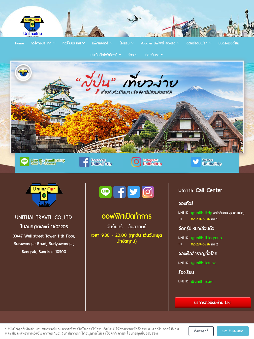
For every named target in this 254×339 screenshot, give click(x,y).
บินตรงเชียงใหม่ (229, 43)
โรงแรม (124, 43)
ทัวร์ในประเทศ (72, 43)
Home (19, 43)
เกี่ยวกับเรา (152, 55)
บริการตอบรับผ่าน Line (212, 302)
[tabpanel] (127, 107)
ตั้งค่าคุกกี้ (201, 331)
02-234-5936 (200, 219)
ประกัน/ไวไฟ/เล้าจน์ (104, 55)
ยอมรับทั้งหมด (232, 331)
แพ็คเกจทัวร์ (100, 43)
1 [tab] (16, 66)
